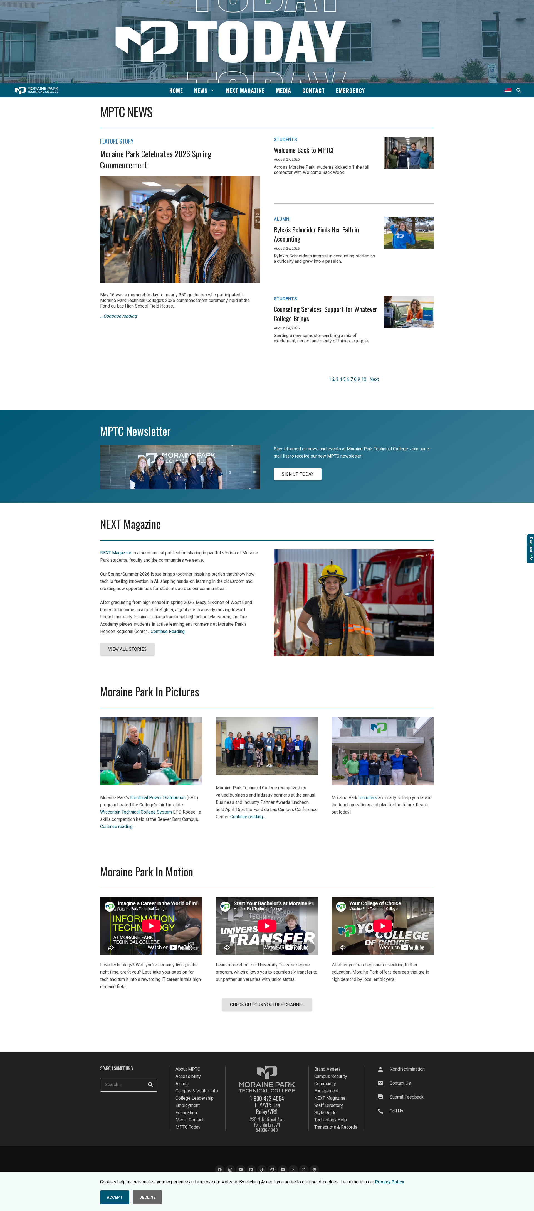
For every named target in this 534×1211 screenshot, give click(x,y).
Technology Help (330, 1119)
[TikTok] (262, 1170)
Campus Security (330, 1076)
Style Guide (325, 1112)
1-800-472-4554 (267, 1098)
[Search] (150, 1084)
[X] (304, 1170)
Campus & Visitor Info (196, 1091)
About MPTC (187, 1069)
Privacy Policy (389, 1182)
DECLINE (147, 1197)
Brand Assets (327, 1069)
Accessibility (188, 1076)
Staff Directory (328, 1105)
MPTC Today (188, 1127)
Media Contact (189, 1119)
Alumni (182, 1083)
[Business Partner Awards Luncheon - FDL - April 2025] (267, 774)
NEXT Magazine (115, 553)
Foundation (186, 1112)
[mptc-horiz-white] (36, 90)
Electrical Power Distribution (158, 797)
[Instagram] (230, 1170)
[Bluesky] (314, 1170)
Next (374, 379)
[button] (212, 90)
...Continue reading (118, 316)
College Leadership (194, 1098)
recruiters (368, 797)
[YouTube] (241, 1170)
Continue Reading (168, 631)
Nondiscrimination (407, 1069)
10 (363, 379)
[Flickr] (283, 1170)
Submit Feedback (407, 1097)
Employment (187, 1105)
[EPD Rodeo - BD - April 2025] (151, 783)
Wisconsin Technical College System (136, 812)
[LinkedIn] (251, 1170)
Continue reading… (117, 826)
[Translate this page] (508, 90)
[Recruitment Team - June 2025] (383, 783)
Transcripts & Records (335, 1127)
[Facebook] (219, 1170)
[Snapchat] (272, 1170)
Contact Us (400, 1083)
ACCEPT (115, 1197)
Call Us (396, 1111)
